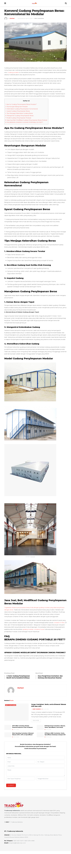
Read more (37, 720)
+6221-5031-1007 (18, 840)
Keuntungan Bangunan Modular (16, 106)
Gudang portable (13, 72)
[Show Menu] (5, 3)
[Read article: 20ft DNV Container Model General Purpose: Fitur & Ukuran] (7, 727)
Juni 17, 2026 (16, 729)
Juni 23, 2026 (48, 737)
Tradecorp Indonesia (12, 810)
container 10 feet (59, 622)
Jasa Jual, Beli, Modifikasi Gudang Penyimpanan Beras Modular (26, 120)
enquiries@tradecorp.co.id (17, 843)
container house (39, 629)
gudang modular (28, 629)
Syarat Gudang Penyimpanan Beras (17, 111)
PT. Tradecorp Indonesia (16, 822)
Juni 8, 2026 (48, 729)
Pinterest (32, 556)
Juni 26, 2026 (45, 709)
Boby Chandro (37, 709)
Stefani (12, 18)
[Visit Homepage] (35, 3)
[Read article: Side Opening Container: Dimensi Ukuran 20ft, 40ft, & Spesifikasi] (7, 734)
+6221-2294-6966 (29, 840)
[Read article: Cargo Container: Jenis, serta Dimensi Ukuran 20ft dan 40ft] (16, 712)
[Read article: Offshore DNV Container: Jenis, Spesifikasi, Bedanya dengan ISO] (40, 734)
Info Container (39, 18)
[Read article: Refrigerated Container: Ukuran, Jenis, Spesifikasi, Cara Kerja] (40, 727)
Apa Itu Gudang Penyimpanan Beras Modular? (21, 104)
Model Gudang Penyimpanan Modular (18, 118)
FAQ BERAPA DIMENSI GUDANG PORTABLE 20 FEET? (24, 122)
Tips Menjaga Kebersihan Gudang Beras (19, 113)
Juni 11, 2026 (16, 737)
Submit (11, 785)
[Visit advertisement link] (35, 667)
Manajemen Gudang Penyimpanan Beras (19, 115)
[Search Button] (66, 3)
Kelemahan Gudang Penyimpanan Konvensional (21, 109)
